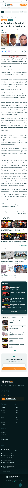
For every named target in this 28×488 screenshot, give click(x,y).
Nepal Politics (15, 12)
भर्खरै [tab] (23, 317)
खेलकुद (4, 422)
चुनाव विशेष (11, 20)
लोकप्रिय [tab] (14, 317)
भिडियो (4, 425)
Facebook (2, 51)
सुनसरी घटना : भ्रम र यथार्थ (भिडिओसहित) (19, 229)
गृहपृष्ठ (2, 16)
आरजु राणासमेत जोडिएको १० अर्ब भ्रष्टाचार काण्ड (7, 242)
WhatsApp (12, 51)
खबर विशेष (6, 16)
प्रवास (17, 413)
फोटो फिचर (18, 420)
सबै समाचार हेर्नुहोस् (13, 350)
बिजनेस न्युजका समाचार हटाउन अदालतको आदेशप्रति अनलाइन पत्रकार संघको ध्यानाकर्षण (6, 275)
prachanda (8, 12)
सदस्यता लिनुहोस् (14, 369)
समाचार (4, 410)
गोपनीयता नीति (8, 485)
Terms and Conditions (7, 442)
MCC (26, 12)
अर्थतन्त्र (4, 415)
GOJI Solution (16, 481)
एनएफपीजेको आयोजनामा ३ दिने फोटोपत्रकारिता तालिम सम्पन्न (20, 260)
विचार (17, 410)
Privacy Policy (5, 439)
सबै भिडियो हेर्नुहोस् (22, 245)
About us (4, 435)
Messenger (9, 51)
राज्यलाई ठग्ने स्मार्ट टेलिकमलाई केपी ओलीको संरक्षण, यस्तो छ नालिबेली (16, 345)
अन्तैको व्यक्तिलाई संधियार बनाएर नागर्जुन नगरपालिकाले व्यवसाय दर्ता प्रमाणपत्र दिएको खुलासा (7, 261)
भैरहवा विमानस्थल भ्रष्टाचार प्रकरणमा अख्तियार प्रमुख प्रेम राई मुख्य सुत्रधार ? (17, 327)
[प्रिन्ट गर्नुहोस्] (22, 51)
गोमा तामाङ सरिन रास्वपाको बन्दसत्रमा (19, 274)
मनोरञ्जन (17, 415)
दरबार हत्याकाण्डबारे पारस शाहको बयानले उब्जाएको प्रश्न (20, 242)
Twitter (5, 51)
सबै (2, 12)
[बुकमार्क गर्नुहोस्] (25, 51)
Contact (4, 437)
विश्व (3, 420)
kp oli (21, 12)
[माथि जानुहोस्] (20, 485)
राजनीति (4, 413)
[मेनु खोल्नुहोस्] (2, 4)
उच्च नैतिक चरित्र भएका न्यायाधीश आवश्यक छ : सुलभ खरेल (17, 321)
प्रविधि (17, 417)
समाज (3, 417)
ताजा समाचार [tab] (5, 317)
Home (4, 432)
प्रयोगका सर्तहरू (15, 485)
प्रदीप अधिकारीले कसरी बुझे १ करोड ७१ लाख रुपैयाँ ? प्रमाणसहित (7, 229)
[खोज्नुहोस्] (25, 8)
